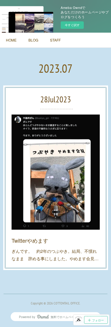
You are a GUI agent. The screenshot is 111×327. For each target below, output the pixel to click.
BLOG (33, 39)
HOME (11, 39)
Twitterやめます (30, 240)
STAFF (55, 39)
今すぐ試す (72, 25)
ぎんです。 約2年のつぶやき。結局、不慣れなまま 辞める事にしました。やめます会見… (55, 254)
